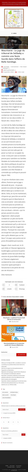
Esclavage (6, 66)
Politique (5, 68)
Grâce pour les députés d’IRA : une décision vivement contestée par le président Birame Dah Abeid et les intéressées (13, 364)
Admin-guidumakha (9, 70)
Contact (18, 467)
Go (23, 434)
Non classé (23, 66)
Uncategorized (6, 397)
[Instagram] (13, 422)
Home (6, 465)
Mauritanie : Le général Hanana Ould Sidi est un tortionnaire (14, 318)
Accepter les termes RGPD (9, 413)
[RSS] (18, 422)
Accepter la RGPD (7, 438)
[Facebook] (8, 422)
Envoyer (21, 409)
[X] (4, 422)
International (14, 66)
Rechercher (4, 352)
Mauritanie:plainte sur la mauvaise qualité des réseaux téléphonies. (14, 344)
